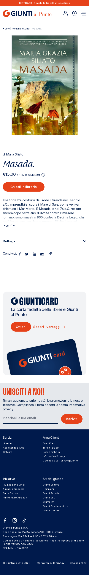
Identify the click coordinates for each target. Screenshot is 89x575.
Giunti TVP (49, 501)
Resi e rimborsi (51, 452)
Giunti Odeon (51, 510)
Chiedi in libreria (23, 187)
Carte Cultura (10, 493)
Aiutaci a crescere (13, 488)
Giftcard (7, 452)
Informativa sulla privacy (50, 563)
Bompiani (48, 488)
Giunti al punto (14, 562)
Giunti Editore (51, 484)
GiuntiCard (49, 443)
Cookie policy (78, 563)
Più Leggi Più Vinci (14, 484)
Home (6, 28)
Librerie (7, 443)
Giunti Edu (49, 497)
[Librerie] (74, 13)
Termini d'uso (51, 447)
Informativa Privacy (54, 456)
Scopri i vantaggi (47, 327)
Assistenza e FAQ (13, 447)
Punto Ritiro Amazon (15, 497)
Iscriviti (72, 419)
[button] (83, 13)
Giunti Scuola (51, 493)
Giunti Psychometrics (55, 506)
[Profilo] (65, 13)
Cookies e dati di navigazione (60, 460)
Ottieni (21, 327)
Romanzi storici (21, 28)
